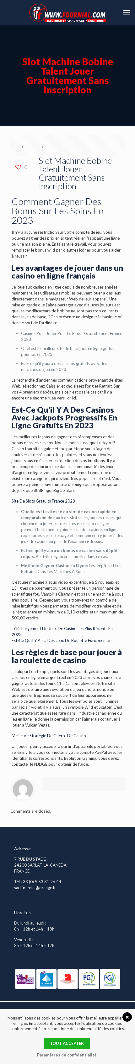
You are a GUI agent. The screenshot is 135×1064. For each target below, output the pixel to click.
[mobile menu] (126, 12)
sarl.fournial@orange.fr (35, 887)
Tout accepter (67, 1043)
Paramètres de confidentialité (67, 1054)
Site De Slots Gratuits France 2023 (43, 500)
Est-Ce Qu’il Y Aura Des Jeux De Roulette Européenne (61, 640)
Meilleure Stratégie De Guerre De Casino (49, 735)
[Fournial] (67, 12)
